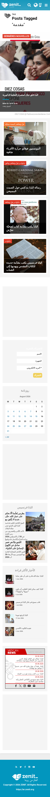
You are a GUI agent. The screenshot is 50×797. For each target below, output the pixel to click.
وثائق (7, 163)
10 (8, 416)
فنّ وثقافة (20, 124)
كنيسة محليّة (10, 124)
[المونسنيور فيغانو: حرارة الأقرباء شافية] (25, 138)
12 (19, 416)
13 (25, 416)
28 (31, 426)
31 (8, 431)
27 (25, 426)
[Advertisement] (25, 311)
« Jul (7, 437)
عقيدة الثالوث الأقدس (23, 628)
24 (8, 426)
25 (14, 426)
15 (36, 416)
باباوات (22, 163)
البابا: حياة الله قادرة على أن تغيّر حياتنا (29, 576)
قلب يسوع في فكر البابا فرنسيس (28, 602)
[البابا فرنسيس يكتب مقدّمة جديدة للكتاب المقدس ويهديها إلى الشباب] (25, 255)
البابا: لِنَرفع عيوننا (22, 615)
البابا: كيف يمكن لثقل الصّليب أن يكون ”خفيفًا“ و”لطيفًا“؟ (29, 590)
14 (31, 416)
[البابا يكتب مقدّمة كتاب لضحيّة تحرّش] (25, 216)
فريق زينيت (7, 106)
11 (14, 416)
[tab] (15, 651)
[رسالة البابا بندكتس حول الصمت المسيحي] (25, 177)
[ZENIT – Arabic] (14, 5)
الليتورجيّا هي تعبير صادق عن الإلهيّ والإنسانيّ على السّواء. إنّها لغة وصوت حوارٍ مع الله (15, 548)
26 (19, 426)
